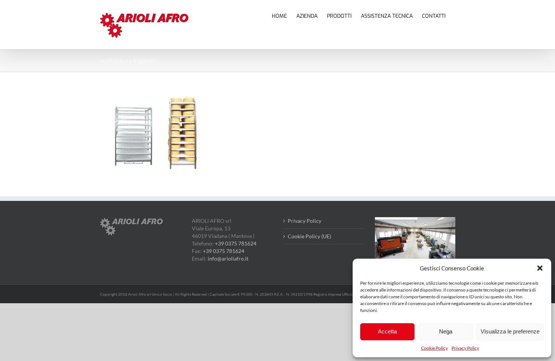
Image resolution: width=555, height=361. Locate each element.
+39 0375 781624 (235, 243)
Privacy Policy (465, 348)
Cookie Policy (434, 348)
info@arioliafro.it (228, 258)
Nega (445, 331)
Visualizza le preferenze (510, 331)
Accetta (387, 331)
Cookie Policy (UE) (309, 236)
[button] (540, 268)
